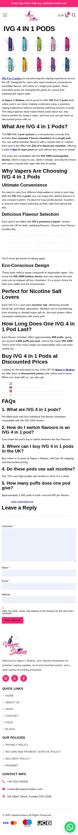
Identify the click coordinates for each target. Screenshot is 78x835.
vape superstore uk (22, 501)
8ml (15, 149)
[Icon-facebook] (23, 678)
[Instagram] (5, 678)
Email (5, 581)
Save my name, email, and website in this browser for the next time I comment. (38, 612)
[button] (74, 15)
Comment (8, 526)
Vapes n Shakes (65, 369)
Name (6, 567)
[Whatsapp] (14, 678)
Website (6, 594)
